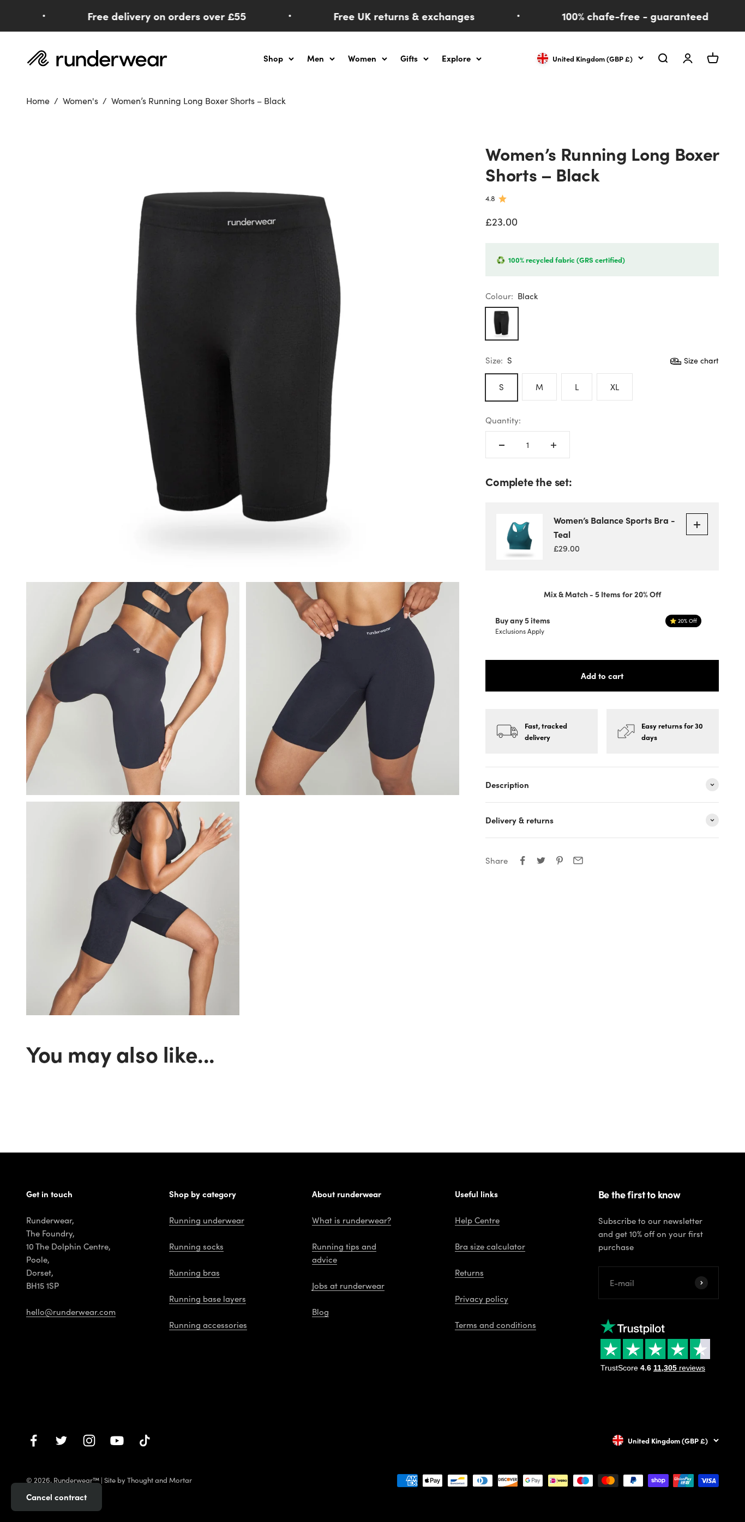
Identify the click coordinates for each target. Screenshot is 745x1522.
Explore (456, 58)
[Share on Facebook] (522, 860)
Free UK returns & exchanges (388, 16)
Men (315, 58)
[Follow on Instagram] (89, 1440)
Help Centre (477, 1220)
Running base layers (207, 1298)
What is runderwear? (351, 1220)
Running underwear (206, 1220)
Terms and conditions (495, 1324)
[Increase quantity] (553, 445)
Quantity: (503, 420)
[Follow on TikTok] (144, 1440)
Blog (320, 1311)
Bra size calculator (490, 1246)
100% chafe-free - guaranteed (619, 16)
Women (362, 58)
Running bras (194, 1272)
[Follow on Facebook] (33, 1440)
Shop (273, 58)
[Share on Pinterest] (559, 860)
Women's (80, 100)
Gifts (409, 58)
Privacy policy (481, 1298)
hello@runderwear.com (71, 1311)
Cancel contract (56, 1496)
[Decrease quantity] (502, 445)
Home (38, 100)
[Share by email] (578, 860)
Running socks (196, 1246)
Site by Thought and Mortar (148, 1480)
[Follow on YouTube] (117, 1440)
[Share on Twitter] (541, 860)
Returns (469, 1272)
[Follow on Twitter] (61, 1440)
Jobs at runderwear (348, 1285)
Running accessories (208, 1324)
